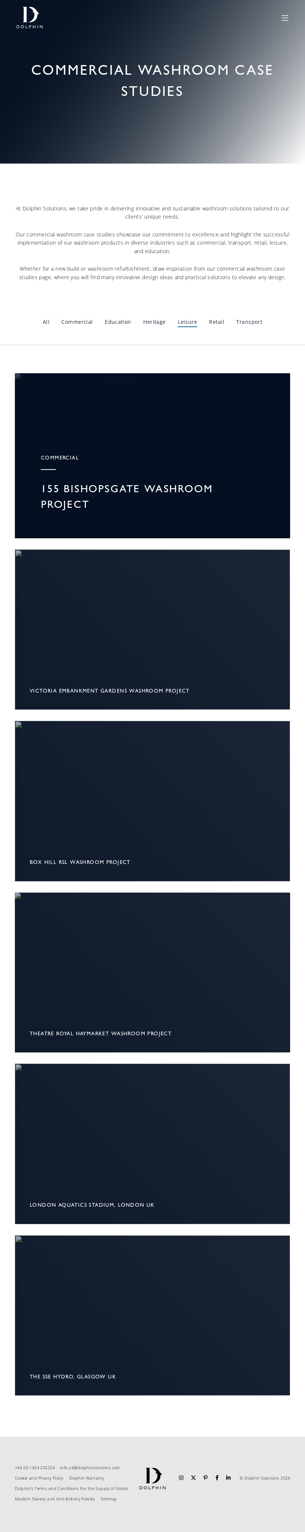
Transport (249, 321)
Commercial (77, 321)
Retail (216, 321)
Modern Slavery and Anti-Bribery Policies (55, 1499)
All (46, 321)
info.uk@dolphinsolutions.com (90, 1467)
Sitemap (109, 1499)
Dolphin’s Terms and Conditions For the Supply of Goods (71, 1488)
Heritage (154, 321)
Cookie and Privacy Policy (39, 1478)
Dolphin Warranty (87, 1478)
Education (118, 321)
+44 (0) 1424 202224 (35, 1467)
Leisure (187, 321)
